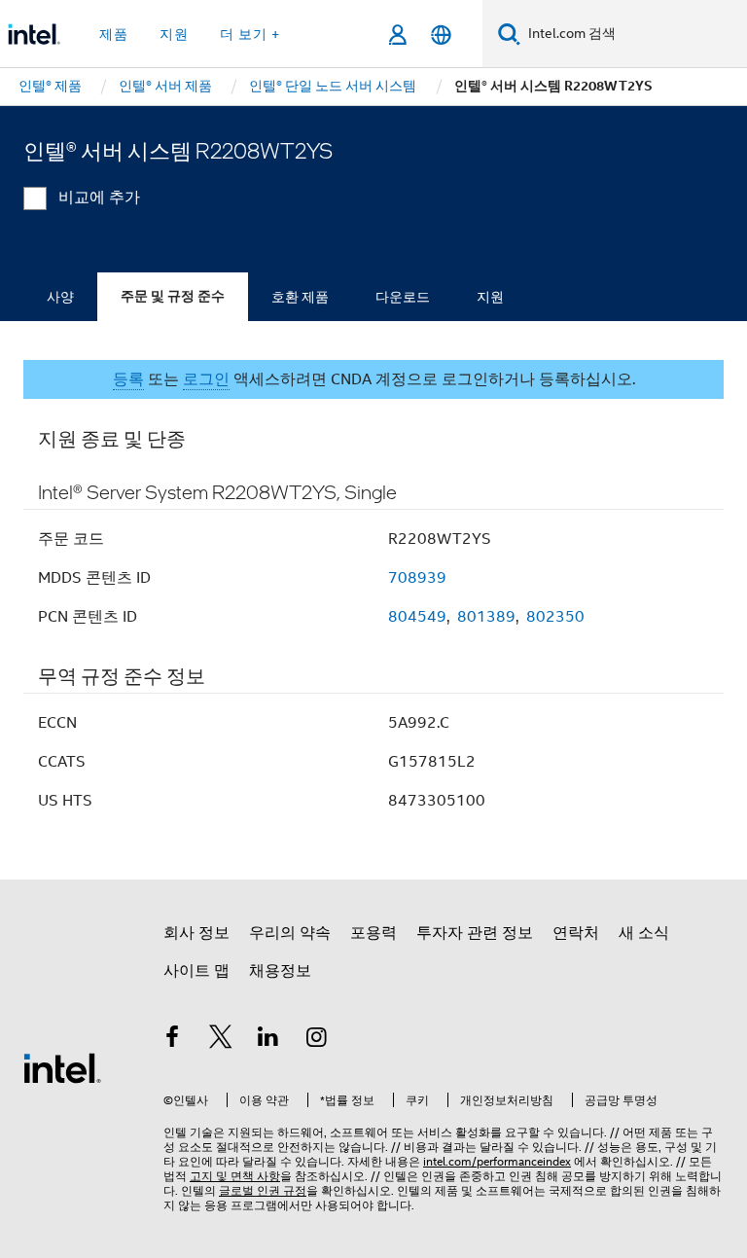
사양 (60, 297)
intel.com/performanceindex (497, 1161)
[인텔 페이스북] (172, 1040)
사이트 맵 (196, 971)
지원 (490, 297)
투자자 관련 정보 (474, 933)
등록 (128, 379)
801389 (486, 617)
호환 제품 (300, 297)
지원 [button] (174, 34)
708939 (417, 578)
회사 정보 (196, 933)
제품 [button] (113, 34)
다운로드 (402, 297)
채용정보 (280, 971)
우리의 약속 (290, 933)
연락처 (575, 933)
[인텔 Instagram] (317, 1040)
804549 (417, 617)
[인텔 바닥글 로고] (62, 1067)
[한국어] (441, 34)
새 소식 (644, 933)
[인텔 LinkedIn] (268, 1040)
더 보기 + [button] (250, 34)
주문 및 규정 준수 (173, 296)
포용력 (373, 933)
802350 (555, 617)
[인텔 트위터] (220, 1040)
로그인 (206, 379)
